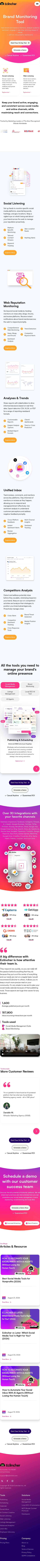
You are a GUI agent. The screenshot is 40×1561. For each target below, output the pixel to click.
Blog (23, 1546)
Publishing (3, 1499)
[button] (37, 4)
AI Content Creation (7, 1512)
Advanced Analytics (7, 1525)
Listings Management (7, 1522)
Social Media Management (26, 1501)
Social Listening (5, 1516)
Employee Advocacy (7, 1532)
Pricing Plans (4, 1543)
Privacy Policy (26, 1552)
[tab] (10, 685)
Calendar (3, 1506)
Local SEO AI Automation (31, 1505)
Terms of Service (27, 1549)
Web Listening (5, 1519)
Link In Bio (3, 1529)
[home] (8, 3)
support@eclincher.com (8, 1476)
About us (25, 1543)
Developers (26, 1514)
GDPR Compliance (28, 1556)
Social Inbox (4, 1509)
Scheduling (4, 1503)
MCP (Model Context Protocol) (29, 1509)
